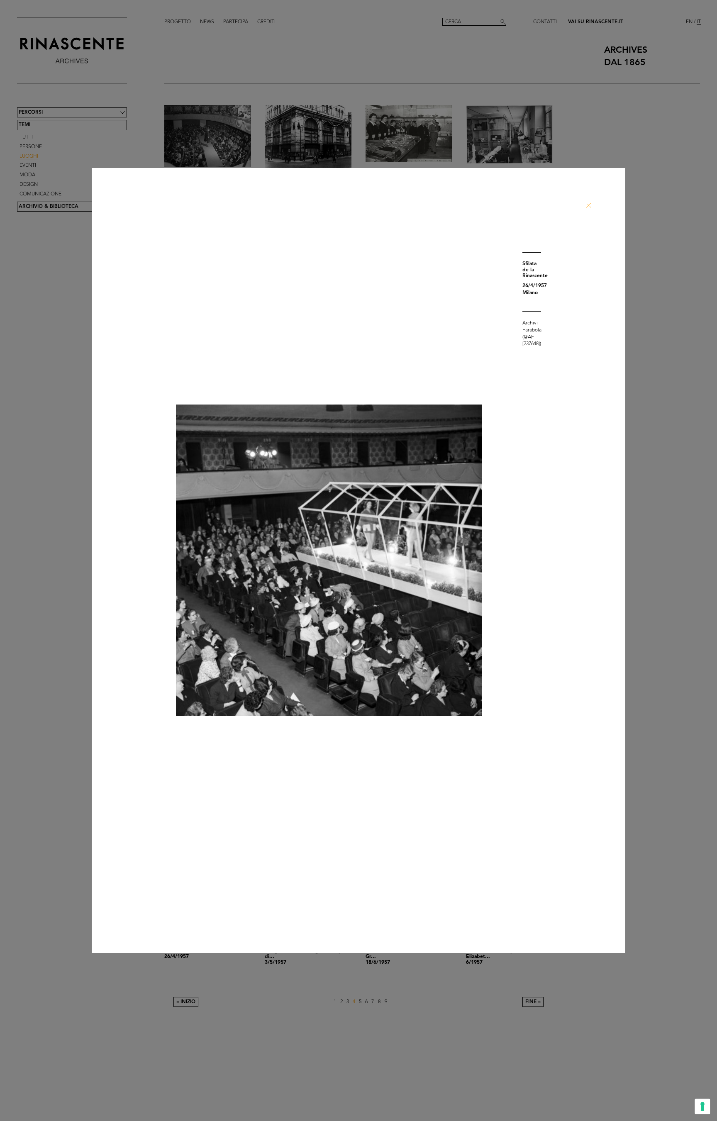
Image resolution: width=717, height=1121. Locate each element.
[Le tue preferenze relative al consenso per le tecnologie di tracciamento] (702, 1106)
